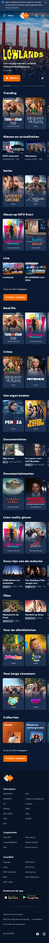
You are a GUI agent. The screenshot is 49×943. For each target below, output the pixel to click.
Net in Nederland (32, 877)
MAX (5, 819)
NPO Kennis (30, 862)
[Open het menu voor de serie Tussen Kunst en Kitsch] (43, 221)
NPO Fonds (29, 867)
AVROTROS (8, 794)
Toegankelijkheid (10, 842)
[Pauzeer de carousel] (42, 78)
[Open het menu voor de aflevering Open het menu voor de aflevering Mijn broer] (21, 446)
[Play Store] (31, 897)
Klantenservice (31, 847)
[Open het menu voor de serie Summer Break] (21, 681)
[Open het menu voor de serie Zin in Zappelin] (43, 637)
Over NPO (7, 837)
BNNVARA (7, 799)
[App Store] (11, 897)
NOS (5, 824)
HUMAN (6, 809)
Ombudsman (30, 872)
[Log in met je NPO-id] (43, 15)
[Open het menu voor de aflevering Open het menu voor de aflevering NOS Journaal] (21, 144)
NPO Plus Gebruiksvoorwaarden (16, 919)
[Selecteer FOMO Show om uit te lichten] (16, 85)
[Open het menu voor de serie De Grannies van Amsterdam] (21, 221)
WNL (27, 814)
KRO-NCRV (7, 814)
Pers (5, 847)
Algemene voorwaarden (13, 914)
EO (4, 804)
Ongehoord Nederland (34, 799)
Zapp (5, 867)
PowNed (28, 804)
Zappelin (6, 862)
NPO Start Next (9, 872)
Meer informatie (11, 8)
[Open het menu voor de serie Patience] (43, 359)
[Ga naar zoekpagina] (36, 15)
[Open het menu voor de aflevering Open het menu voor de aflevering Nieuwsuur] (43, 144)
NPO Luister (8, 882)
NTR (27, 794)
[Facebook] (37, 934)
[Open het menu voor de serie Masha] (21, 637)
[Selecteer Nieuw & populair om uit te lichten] (42, 85)
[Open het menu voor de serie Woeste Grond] (21, 178)
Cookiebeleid (37, 919)
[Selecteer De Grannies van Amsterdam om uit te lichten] (24, 85)
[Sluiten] (45, 2)
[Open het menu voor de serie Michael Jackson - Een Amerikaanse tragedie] (43, 480)
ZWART (28, 819)
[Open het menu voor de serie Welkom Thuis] (43, 681)
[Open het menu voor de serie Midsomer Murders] (43, 100)
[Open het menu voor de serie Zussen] (43, 178)
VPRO (27, 809)
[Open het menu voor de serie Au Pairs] (43, 524)
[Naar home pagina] (24, 15)
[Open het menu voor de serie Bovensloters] (43, 402)
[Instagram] (44, 934)
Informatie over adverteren (14, 924)
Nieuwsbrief (30, 837)
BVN (5, 877)
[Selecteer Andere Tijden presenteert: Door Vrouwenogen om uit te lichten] (33, 85)
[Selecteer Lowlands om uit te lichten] (7, 85)
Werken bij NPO (31, 842)
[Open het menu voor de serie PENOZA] (21, 402)
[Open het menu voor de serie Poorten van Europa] (21, 480)
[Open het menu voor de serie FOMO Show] (21, 100)
